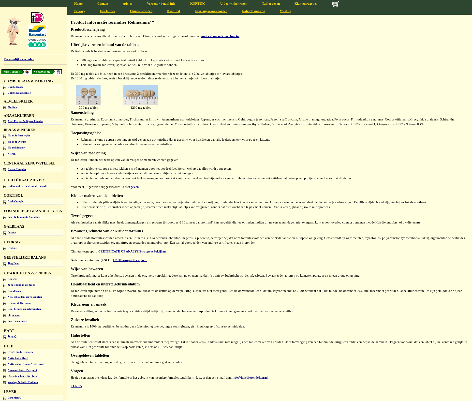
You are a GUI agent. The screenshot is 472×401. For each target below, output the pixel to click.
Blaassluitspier (16, 147)
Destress (12, 247)
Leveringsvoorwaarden (211, 11)
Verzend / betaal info (161, 3)
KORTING (198, 3)
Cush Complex (16, 201)
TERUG (76, 386)
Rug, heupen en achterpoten (24, 308)
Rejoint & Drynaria (19, 302)
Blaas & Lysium (17, 141)
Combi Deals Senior (19, 92)
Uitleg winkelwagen (233, 3)
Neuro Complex (17, 169)
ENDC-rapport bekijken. (130, 260)
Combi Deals (15, 86)
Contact (102, 3)
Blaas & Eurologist (19, 135)
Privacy (79, 11)
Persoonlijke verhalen (19, 59)
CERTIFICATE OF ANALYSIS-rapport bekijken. (132, 251)
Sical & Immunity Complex (24, 216)
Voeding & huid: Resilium (23, 382)
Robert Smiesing (253, 11)
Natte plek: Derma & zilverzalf (26, 363)
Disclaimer (107, 11)
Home (78, 3)
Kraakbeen (14, 290)
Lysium (12, 232)
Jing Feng (13, 263)
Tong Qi (12, 336)
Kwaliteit (173, 11)
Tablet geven (271, 3)
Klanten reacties (306, 3)
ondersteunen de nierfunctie (220, 36)
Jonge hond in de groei (21, 284)
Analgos (12, 278)
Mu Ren (12, 106)
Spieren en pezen (17, 320)
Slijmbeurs (14, 314)
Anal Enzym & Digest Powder (25, 121)
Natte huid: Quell (18, 357)
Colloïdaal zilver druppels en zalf (27, 185)
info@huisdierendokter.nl (250, 377)
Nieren (11, 153)
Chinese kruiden (141, 11)
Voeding (285, 11)
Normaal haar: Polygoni (22, 370)
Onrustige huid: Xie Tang (23, 375)
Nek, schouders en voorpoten (25, 296)
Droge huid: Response (20, 351)
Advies (127, 3)
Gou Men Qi (15, 397)
